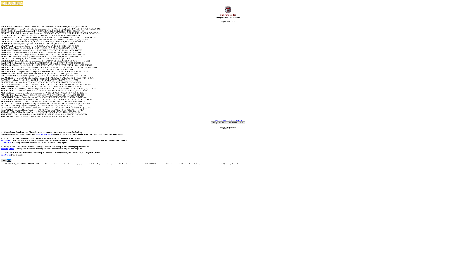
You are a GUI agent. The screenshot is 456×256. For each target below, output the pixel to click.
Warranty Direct (7, 149)
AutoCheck (5, 140)
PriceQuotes (6, 155)
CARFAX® (6, 143)
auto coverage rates (44, 134)
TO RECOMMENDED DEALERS (228, 120)
